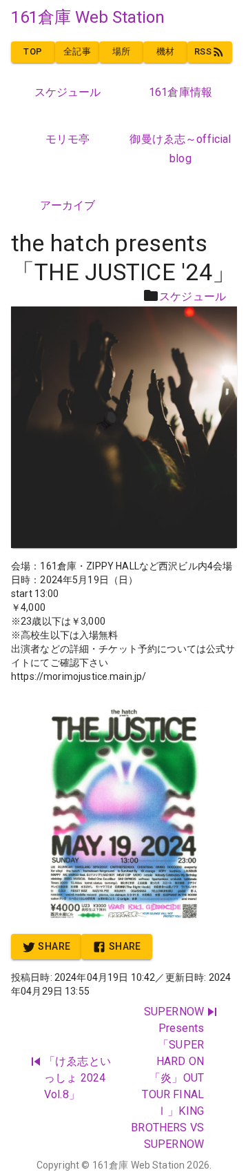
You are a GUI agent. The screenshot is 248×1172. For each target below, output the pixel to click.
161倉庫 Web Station (138, 1165)
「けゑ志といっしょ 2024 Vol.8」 (77, 1078)
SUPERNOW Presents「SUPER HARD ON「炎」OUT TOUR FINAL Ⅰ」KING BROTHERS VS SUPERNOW (167, 1078)
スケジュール (192, 296)
